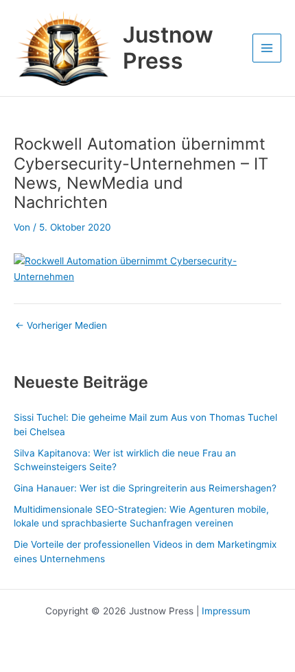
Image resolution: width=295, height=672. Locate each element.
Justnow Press (168, 47)
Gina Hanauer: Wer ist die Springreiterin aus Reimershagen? (145, 488)
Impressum (226, 610)
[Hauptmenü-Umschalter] (267, 48)
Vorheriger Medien (61, 326)
